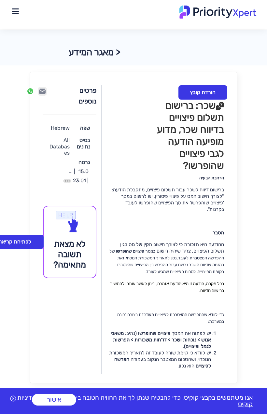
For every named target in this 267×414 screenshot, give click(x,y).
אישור (54, 399)
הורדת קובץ (203, 92)
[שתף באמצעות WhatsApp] (30, 91)
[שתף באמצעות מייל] (42, 91)
